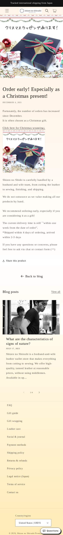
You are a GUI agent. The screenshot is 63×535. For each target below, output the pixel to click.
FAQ (9, 405)
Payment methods (16, 445)
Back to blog (34, 276)
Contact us (12, 492)
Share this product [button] (16, 260)
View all (55, 291)
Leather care (13, 429)
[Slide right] (39, 392)
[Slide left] (24, 392)
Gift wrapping (14, 421)
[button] (7, 11)
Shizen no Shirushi (26, 533)
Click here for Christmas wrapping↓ (24, 127)
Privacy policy (15, 468)
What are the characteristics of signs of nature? (29, 341)
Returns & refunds (17, 460)
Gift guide (12, 413)
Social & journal (16, 436)
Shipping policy (15, 452)
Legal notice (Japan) (18, 476)
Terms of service (16, 484)
